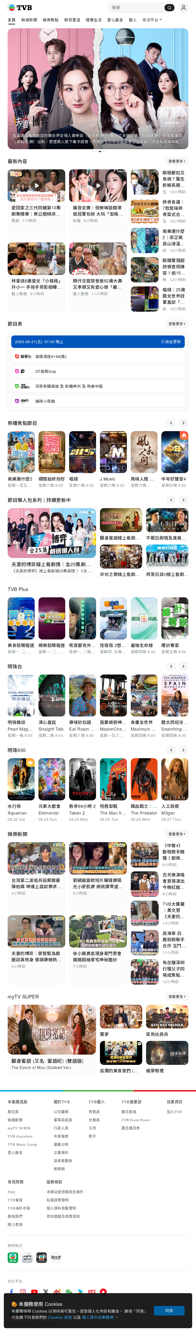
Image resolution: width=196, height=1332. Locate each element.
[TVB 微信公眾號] (69, 1292)
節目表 (15, 323)
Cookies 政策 (60, 1317)
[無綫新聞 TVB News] (13, 1257)
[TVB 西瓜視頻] (103, 1292)
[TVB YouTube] (34, 1292)
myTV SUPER (23, 996)
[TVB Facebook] (11, 1292)
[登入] (183, 7)
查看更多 (176, 161)
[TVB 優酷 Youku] (80, 1292)
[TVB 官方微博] (57, 1292)
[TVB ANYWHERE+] (41, 1257)
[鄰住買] (56, 1257)
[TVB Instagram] (23, 1292)
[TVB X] (46, 1292)
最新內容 (17, 161)
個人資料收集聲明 (98, 1317)
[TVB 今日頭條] (92, 1292)
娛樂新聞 (17, 833)
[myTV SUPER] (27, 1257)
